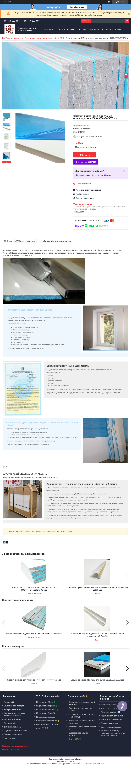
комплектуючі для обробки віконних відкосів (55, 531)
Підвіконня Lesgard (45, 717)
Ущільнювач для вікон (112, 716)
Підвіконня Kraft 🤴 (45, 713)
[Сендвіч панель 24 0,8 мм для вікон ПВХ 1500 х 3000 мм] (97, 664)
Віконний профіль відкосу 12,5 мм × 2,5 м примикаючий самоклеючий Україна (97, 634)
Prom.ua (79, 759)
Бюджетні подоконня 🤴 (47, 720)
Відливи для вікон (11, 749)
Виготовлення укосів (111, 727)
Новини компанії (12, 719)
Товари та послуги (65, 29)
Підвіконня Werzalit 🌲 (47, 709)
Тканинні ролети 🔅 (110, 704)
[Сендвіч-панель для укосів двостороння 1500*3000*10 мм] (33, 664)
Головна (48, 29)
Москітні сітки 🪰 (109, 708)
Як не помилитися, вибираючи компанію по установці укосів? (113, 733)
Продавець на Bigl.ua (65, 761)
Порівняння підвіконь (47, 724)
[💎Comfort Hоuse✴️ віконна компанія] (9, 29)
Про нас (82, 29)
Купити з (82, 162)
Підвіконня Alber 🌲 (46, 702)
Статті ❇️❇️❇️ (74, 739)
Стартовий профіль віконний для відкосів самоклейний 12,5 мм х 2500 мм (97, 588)
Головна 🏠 (9, 702)
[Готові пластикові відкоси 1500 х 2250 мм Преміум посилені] (33, 618)
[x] (7, 543)
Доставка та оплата (111, 29)
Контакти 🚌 (9, 738)
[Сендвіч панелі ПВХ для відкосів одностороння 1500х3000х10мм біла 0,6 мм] (33, 572)
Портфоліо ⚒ (10, 723)
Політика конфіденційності (92, 764)
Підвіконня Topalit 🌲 (46, 706)
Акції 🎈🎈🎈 (42, 728)
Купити (86, 155)
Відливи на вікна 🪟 (110, 712)
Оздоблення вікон (109, 723)
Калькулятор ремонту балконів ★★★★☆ (14, 714)
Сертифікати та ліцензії (15, 730)
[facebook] (4, 543)
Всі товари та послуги (14, 706)
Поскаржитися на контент (69, 764)
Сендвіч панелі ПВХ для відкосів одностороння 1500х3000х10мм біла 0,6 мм (34, 588)
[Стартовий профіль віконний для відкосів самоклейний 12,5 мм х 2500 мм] (97, 572)
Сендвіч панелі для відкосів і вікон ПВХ (44, 38)
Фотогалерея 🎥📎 (12, 727)
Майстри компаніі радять (14, 746)
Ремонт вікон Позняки (112, 719)
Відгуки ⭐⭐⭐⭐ (12, 709)
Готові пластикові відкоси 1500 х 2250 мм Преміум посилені (33, 633)
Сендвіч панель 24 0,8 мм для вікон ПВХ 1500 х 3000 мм (97, 680)
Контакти (94, 29)
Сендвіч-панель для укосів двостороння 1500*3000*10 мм (34, 680)
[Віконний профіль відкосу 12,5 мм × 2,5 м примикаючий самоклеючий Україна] (97, 618)
